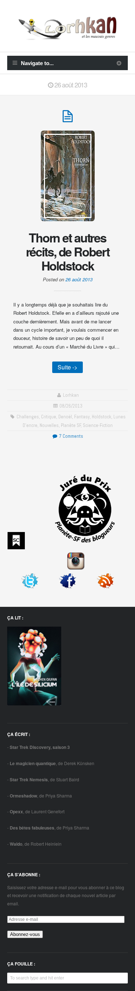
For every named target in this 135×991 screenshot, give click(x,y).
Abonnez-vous (25, 934)
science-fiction (98, 425)
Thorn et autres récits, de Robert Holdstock (67, 251)
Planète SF (71, 425)
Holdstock (101, 417)
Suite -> (67, 367)
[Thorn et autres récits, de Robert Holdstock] (68, 119)
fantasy (82, 417)
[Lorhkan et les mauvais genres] (67, 35)
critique (48, 417)
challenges (28, 417)
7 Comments (70, 436)
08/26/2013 (70, 406)
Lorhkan (71, 395)
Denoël (65, 417)
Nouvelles (49, 425)
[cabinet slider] (119, 63)
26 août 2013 (79, 279)
